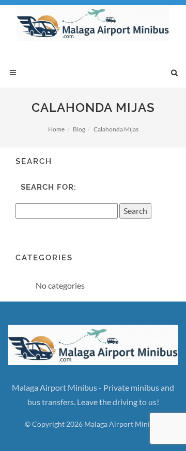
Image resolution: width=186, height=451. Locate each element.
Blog (79, 129)
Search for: (48, 187)
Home (56, 129)
